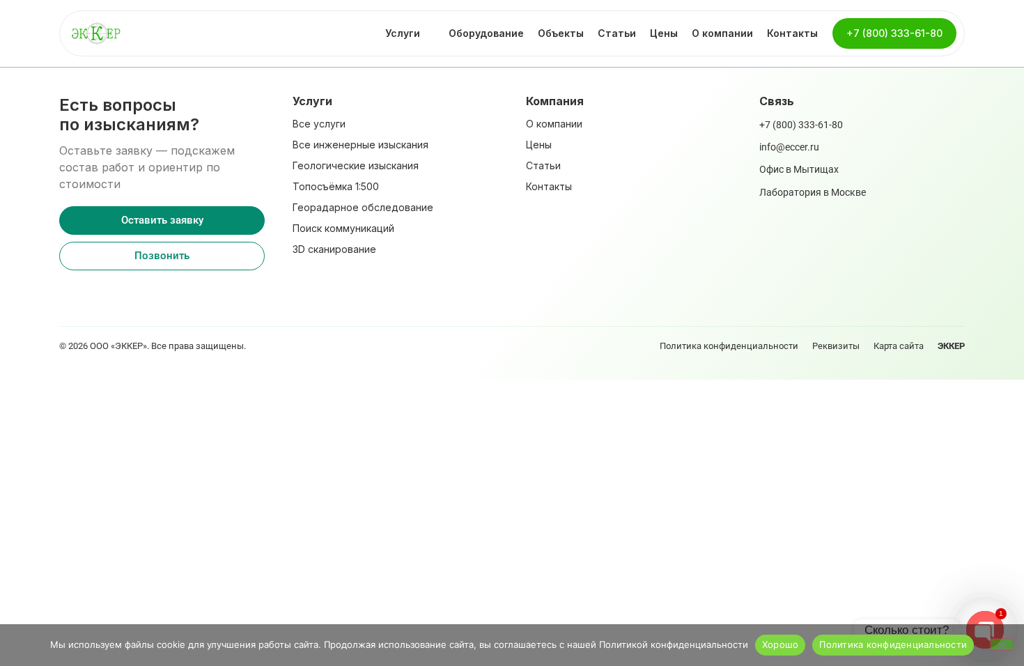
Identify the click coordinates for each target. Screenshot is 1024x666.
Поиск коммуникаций (343, 228)
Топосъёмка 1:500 (336, 186)
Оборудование (486, 33)
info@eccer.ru (789, 147)
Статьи (617, 33)
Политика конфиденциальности (729, 346)
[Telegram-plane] (91, 291)
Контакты (792, 33)
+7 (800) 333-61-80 (801, 124)
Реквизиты (836, 346)
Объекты (561, 33)
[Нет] (1002, 644)
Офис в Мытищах (799, 169)
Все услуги (319, 124)
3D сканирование (334, 249)
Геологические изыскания (356, 165)
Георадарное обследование (363, 207)
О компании (722, 33)
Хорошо (780, 644)
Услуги (402, 33)
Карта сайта (899, 346)
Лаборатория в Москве (812, 192)
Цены (664, 33)
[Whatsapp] (66, 291)
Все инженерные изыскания (360, 144)
